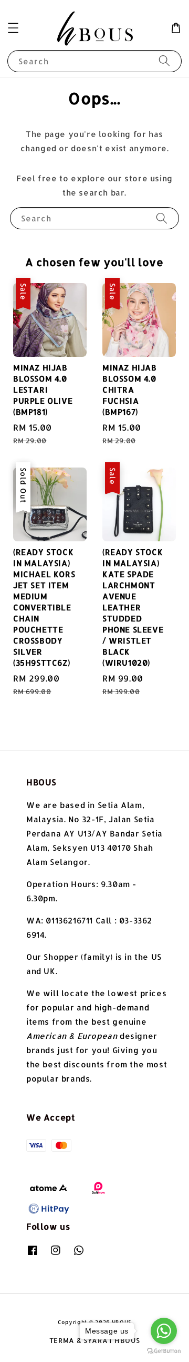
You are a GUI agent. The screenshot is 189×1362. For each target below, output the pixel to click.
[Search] (164, 61)
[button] (13, 28)
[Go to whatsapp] (164, 1331)
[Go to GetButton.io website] (164, 1351)
